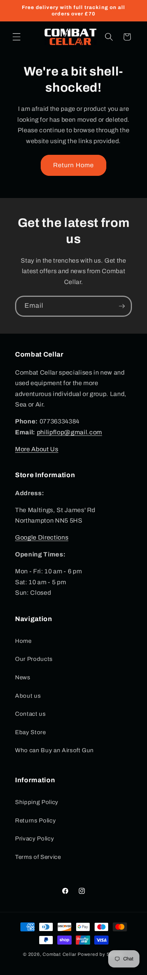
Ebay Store (30, 732)
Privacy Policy (34, 838)
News (23, 677)
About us (28, 695)
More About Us (36, 449)
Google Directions (41, 537)
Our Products (34, 659)
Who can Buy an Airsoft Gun (54, 750)
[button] (17, 37)
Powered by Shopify (101, 954)
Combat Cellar (60, 954)
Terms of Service (38, 857)
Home (23, 641)
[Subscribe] (122, 306)
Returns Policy (35, 820)
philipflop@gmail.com (69, 432)
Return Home (73, 165)
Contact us (30, 713)
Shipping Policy (36, 802)
